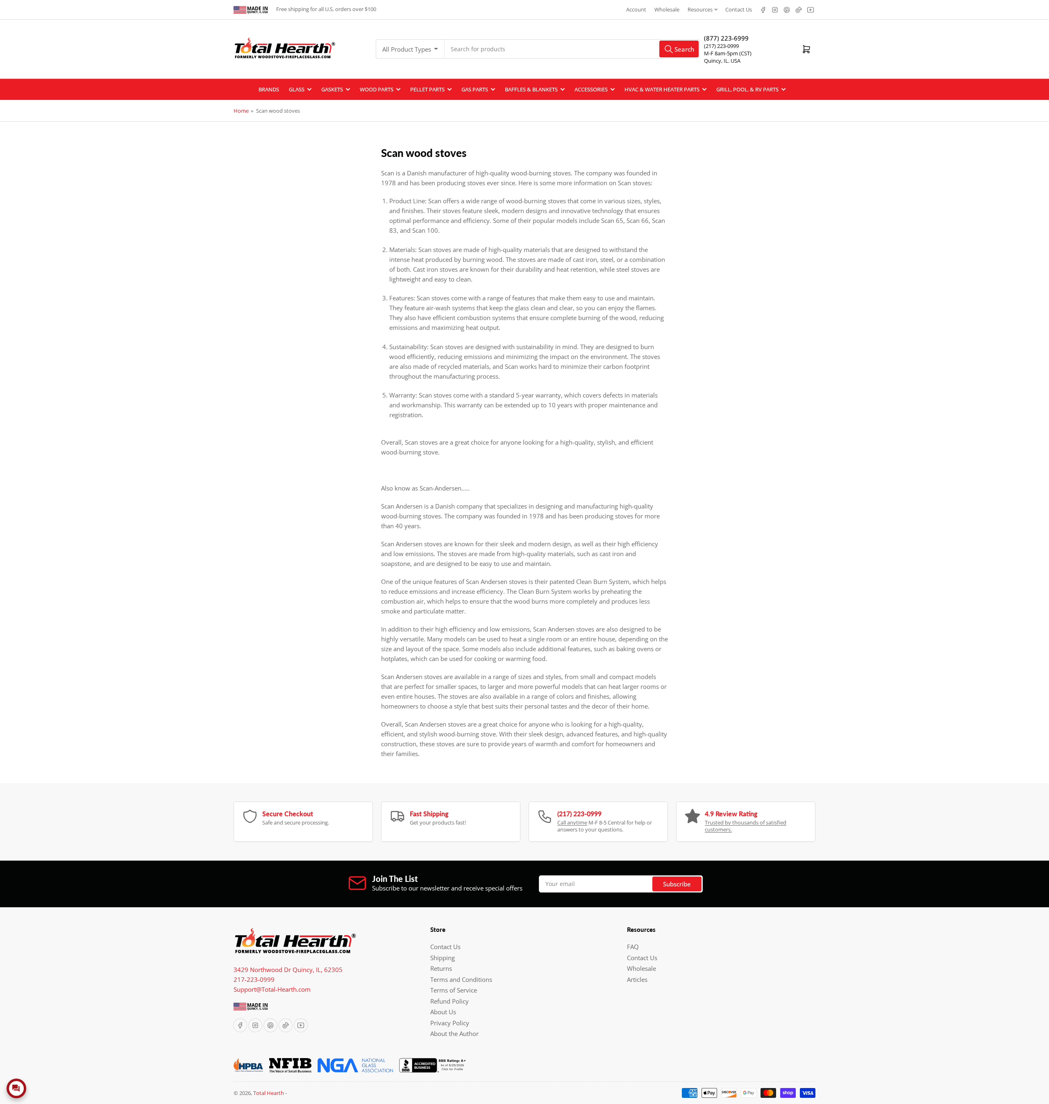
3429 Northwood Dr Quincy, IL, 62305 (288, 969)
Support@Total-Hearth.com (272, 989)
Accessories (591, 89)
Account (636, 9)
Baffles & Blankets (531, 89)
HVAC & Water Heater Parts (661, 89)
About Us (443, 1012)
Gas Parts (474, 89)
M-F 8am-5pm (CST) (728, 53)
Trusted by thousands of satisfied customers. (745, 826)
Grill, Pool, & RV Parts (747, 89)
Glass (296, 89)
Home (241, 110)
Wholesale (666, 9)
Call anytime (572, 822)
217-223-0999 (254, 979)
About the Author (454, 1033)
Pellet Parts (427, 89)
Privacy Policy (449, 1023)
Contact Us (738, 9)
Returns (441, 968)
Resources (700, 9)
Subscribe (677, 884)
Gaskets (332, 89)
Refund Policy (449, 1001)
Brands (269, 89)
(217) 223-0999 (721, 46)
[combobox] (572, 49)
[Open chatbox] (16, 1088)
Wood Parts (376, 89)
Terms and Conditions (461, 979)
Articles (637, 979)
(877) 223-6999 (726, 38)
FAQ (633, 947)
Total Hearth (268, 1093)
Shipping (442, 958)
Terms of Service (453, 990)
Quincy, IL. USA (722, 60)
